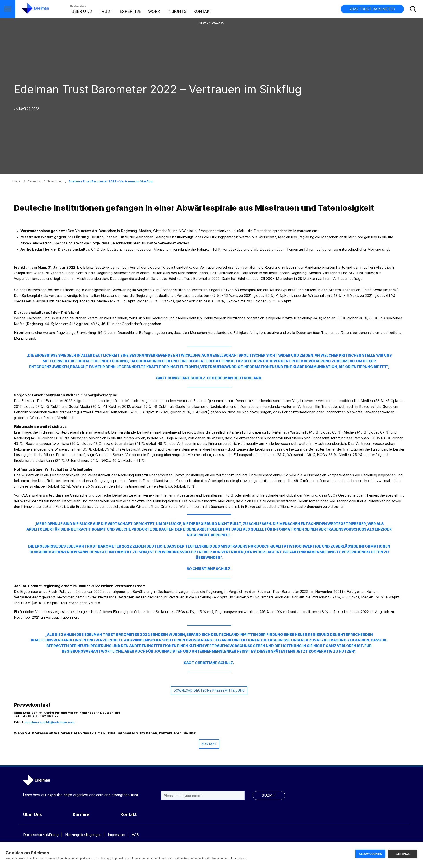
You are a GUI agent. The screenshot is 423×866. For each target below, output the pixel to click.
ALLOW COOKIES (370, 853)
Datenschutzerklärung (41, 834)
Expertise (130, 11)
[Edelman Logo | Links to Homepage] (29, 10)
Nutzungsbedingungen (83, 834)
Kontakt (202, 11)
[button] (7, 9)
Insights (176, 11)
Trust (106, 11)
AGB (135, 834)
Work (154, 11)
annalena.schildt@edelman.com (49, 722)
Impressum (116, 834)
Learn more (238, 858)
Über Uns (81, 11)
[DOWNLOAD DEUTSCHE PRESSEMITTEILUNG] (209, 696)
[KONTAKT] (209, 749)
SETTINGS (403, 853)
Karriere (81, 814)
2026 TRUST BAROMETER (372, 9)
